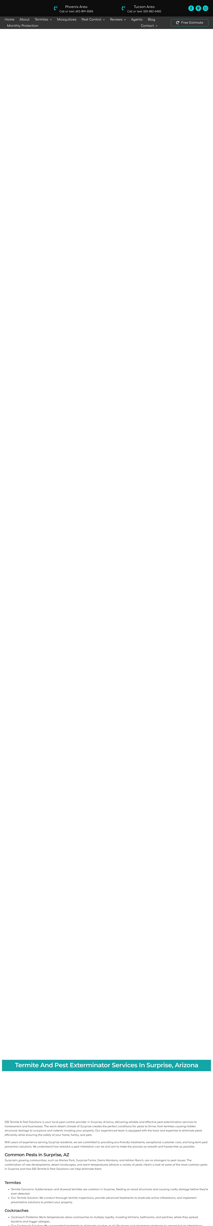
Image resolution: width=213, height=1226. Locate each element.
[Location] (198, 8)
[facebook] (191, 8)
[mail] (205, 8)
